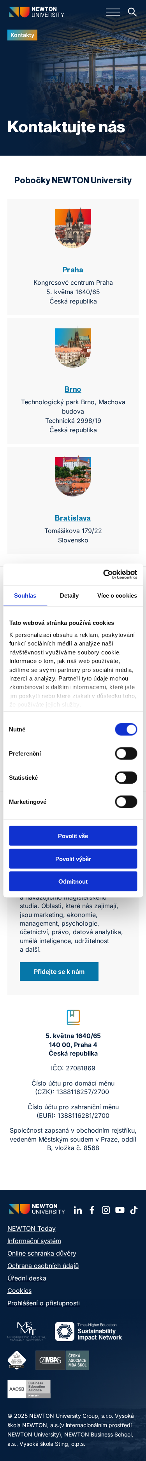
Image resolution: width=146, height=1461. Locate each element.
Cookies (19, 1290)
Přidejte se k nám (59, 971)
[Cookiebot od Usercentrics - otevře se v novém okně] (104, 574)
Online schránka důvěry (41, 1253)
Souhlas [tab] (25, 595)
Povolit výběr (73, 858)
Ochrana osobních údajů (43, 1266)
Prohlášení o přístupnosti (43, 1303)
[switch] (126, 753)
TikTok (134, 1210)
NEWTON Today (31, 1228)
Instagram (106, 1210)
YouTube (120, 1210)
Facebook (92, 1210)
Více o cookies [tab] (117, 595)
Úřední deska (26, 1278)
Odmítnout (73, 881)
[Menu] (113, 12)
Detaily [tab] (69, 595)
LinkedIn (78, 1210)
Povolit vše (73, 836)
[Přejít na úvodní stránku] (36, 12)
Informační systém (34, 1241)
